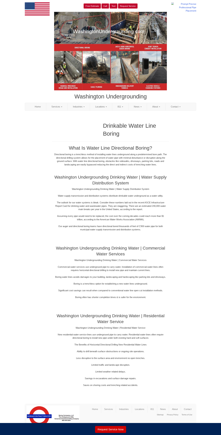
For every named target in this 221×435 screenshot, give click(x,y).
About (155, 106)
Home (38, 106)
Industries (78, 106)
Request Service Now (111, 429)
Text (113, 6)
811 (120, 106)
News (137, 106)
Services (56, 106)
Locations (100, 106)
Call (105, 6)
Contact (175, 106)
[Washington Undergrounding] (53, 417)
